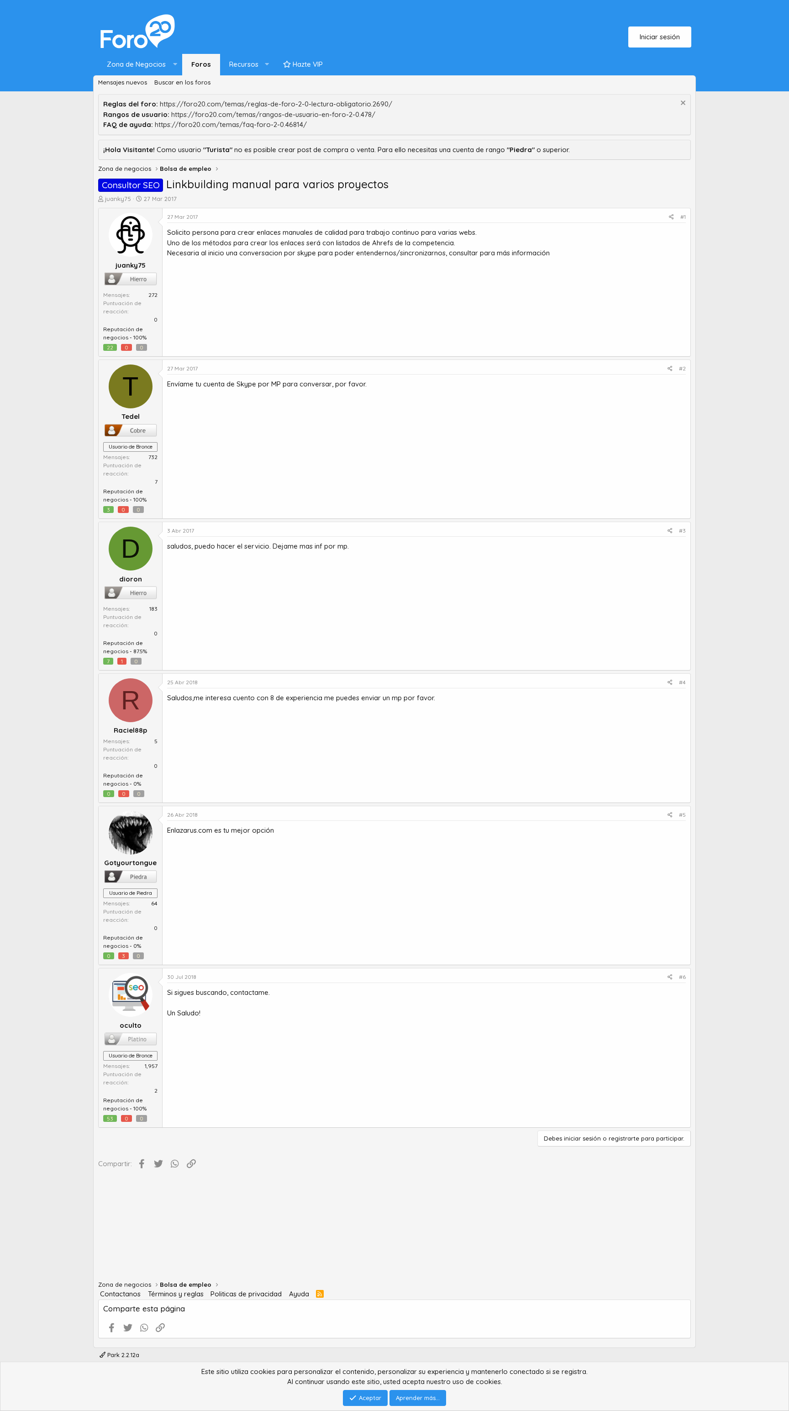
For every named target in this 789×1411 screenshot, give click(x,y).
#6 (682, 976)
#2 (682, 368)
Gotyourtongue (130, 862)
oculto (131, 1025)
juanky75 (118, 198)
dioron (130, 579)
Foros (201, 64)
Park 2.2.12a (122, 1354)
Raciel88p (130, 730)
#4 (682, 682)
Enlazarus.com (189, 830)
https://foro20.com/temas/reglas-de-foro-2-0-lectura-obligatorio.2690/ (276, 104)
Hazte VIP (307, 64)
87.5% (140, 651)
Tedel (130, 416)
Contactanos (120, 1293)
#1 (683, 216)
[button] (140, 64)
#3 (682, 530)
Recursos (243, 64)
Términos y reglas (176, 1293)
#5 (682, 814)
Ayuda (299, 1293)
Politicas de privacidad (246, 1293)
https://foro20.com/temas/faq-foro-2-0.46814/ (231, 124)
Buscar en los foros (182, 82)
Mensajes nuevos (122, 82)
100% (140, 337)
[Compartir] (671, 216)
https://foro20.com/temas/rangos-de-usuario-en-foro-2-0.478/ (273, 114)
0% (137, 783)
